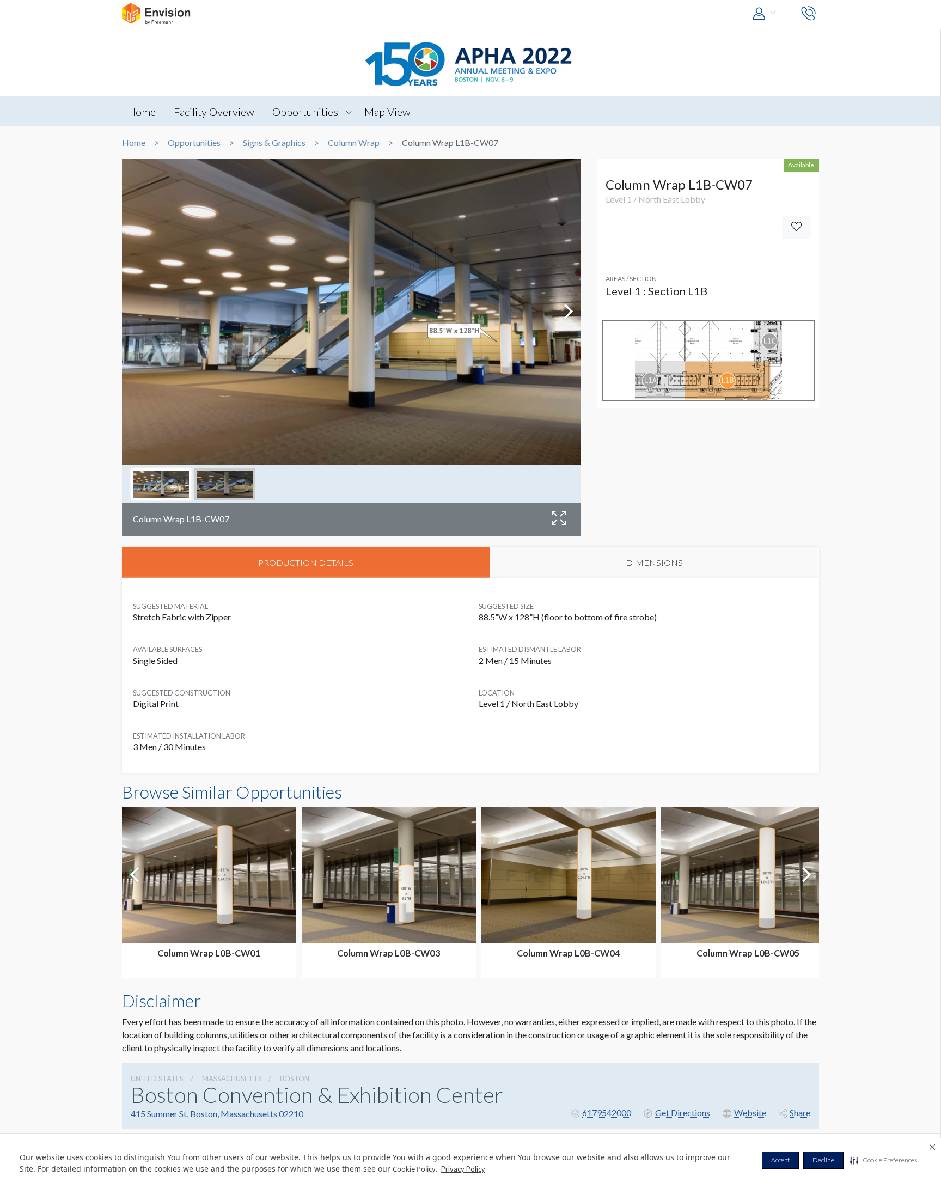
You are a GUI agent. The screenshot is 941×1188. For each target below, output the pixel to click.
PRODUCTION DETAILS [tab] (305, 562)
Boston (294, 1078)
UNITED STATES (157, 1078)
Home (141, 111)
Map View (387, 111)
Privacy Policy (463, 1169)
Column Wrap (354, 142)
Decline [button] (823, 1160)
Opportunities (305, 111)
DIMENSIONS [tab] (654, 562)
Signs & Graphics (274, 142)
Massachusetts (232, 1078)
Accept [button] (780, 1160)
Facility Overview (214, 111)
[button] (883, 1160)
